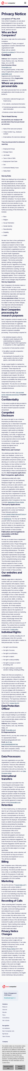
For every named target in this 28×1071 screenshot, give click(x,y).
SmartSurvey (7, 519)
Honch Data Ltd (20, 885)
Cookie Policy (6, 1062)
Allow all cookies (20, 1067)
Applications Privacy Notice (16, 502)
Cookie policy (14, 629)
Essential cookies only (8, 1067)
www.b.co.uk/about (9, 52)
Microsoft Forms (20, 514)
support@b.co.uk (6, 74)
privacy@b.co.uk (15, 802)
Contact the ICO (14, 703)
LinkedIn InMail (10, 514)
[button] (25, 3)
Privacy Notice (11, 949)
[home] (8, 3)
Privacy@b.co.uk (6, 67)
